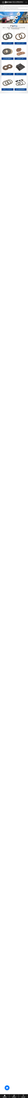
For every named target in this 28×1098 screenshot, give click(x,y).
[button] (3, 439)
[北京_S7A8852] (20, 66)
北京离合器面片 (7, 58)
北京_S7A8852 (20, 74)
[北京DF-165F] (20, 36)
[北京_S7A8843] (8, 82)
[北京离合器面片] (8, 51)
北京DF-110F (7, 74)
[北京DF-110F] (8, 66)
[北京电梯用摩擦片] (20, 82)
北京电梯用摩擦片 (20, 89)
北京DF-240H (7, 43)
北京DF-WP (20, 58)
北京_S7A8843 (7, 89)
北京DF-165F (20, 43)
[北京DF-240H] (8, 36)
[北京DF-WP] (20, 51)
